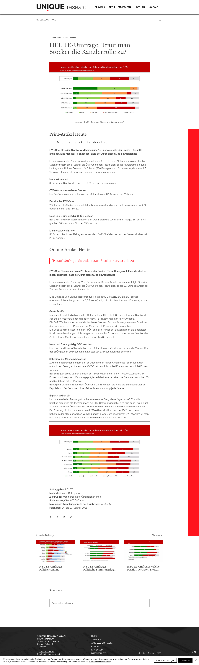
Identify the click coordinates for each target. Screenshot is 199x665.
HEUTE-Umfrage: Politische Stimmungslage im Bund (99, 568)
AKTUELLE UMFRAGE (46, 19)
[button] (159, 20)
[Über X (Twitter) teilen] (57, 516)
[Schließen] (195, 660)
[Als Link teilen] (70, 516)
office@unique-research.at (51, 654)
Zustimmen (185, 660)
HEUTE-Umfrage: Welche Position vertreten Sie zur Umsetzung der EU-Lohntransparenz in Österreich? (143, 568)
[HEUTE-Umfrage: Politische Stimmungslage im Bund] (99, 551)
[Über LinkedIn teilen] (64, 516)
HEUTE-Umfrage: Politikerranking (50, 568)
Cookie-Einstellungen (165, 660)
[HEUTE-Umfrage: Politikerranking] (55, 551)
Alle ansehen (157, 535)
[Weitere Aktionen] (148, 37)
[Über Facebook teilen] (50, 516)
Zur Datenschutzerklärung (100, 661)
